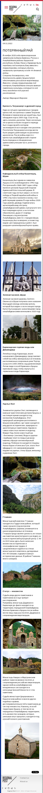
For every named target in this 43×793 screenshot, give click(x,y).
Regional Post (11, 791)
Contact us (24, 778)
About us (24, 781)
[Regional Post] (15, 9)
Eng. (37, 5)
